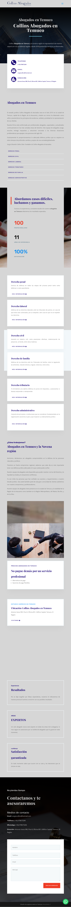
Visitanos (15, 620)
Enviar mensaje (52, 885)
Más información (18, 294)
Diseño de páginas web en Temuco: (31, 904)
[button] (65, 901)
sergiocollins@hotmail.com (25, 73)
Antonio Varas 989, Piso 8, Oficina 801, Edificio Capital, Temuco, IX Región (37, 81)
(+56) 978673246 (22, 64)
